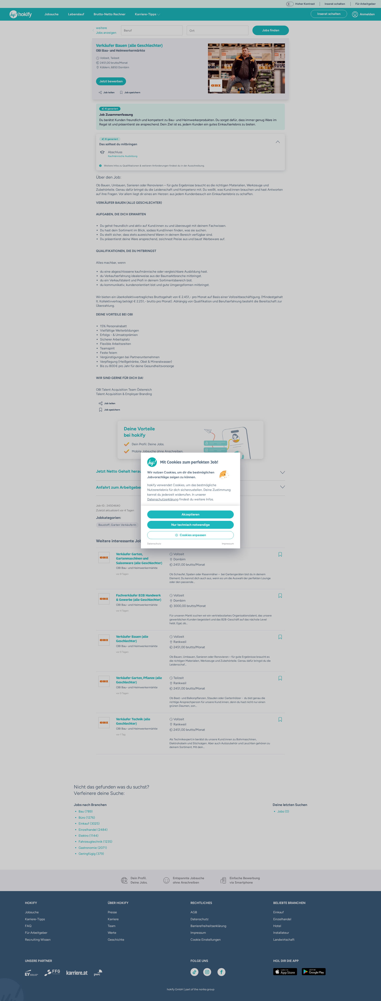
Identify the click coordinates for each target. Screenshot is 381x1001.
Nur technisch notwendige (190, 525)
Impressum (228, 543)
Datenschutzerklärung (162, 499)
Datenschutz (154, 543)
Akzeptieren (190, 514)
